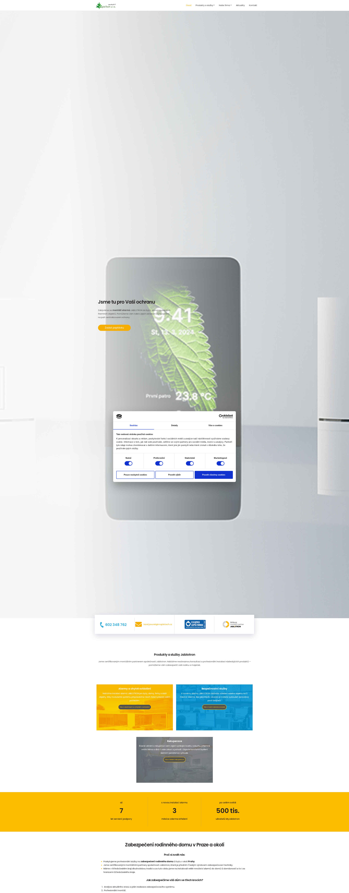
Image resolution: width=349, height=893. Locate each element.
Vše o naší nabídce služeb (214, 707)
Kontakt (253, 5)
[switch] (159, 463)
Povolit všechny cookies (213, 475)
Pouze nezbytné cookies (135, 475)
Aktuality (240, 5)
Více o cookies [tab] (215, 425)
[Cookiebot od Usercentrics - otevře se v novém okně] (221, 416)
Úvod (188, 5)
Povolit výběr (174, 475)
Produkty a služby (204, 5)
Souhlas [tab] (134, 425)
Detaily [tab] (174, 425)
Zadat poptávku (114, 327)
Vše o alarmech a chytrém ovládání (135, 707)
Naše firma (224, 5)
